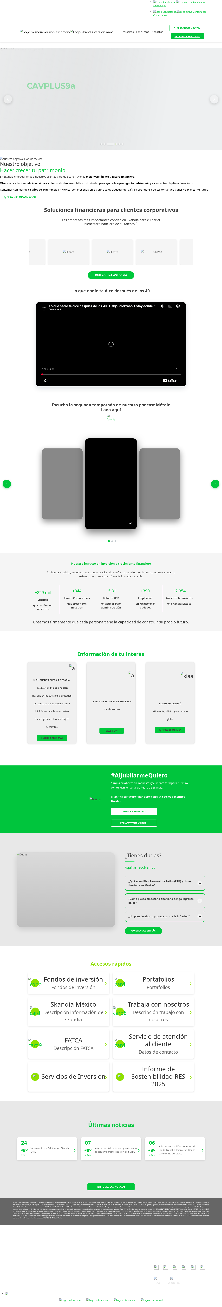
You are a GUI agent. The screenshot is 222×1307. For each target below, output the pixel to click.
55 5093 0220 (33, 1248)
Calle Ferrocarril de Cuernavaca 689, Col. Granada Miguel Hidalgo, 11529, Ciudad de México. (28, 1257)
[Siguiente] (214, 99)
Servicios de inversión (90, 1270)
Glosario (82, 1280)
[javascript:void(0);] (113, 1293)
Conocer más (44, 114)
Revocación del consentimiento (95, 1261)
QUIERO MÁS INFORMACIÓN (20, 197)
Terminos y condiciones (91, 1247)
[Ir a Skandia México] (64, 32)
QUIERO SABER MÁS (52, 737)
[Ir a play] (173, 1278)
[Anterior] (8, 99)
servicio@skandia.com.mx (38, 1243)
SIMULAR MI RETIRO (134, 811)
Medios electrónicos (89, 1256)
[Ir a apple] (158, 1278)
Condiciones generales (90, 1237)
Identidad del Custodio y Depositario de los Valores (106, 1284)
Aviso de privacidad (89, 1251)
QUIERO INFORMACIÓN (187, 28)
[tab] (101, 144)
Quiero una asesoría (111, 275)
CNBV (157, 1247)
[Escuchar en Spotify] (111, 419)
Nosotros (157, 31)
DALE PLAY (111, 730)
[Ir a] (156, 1267)
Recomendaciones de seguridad (95, 1242)
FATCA (81, 1275)
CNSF (157, 1252)
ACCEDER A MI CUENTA (187, 36)
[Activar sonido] (130, 523)
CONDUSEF (160, 1243)
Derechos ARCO (86, 1266)
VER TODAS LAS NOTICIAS (111, 1186)
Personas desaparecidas (91, 1289)
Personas (128, 31)
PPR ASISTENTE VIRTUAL (134, 823)
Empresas (142, 31)
